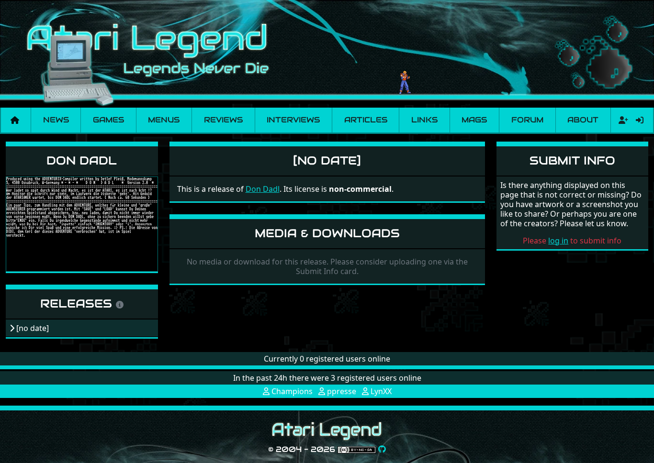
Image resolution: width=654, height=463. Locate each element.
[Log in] (639, 120)
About (582, 120)
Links (424, 120)
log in (558, 240)
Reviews (223, 120)
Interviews (293, 120)
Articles (365, 120)
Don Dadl (81, 160)
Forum (527, 120)
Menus (164, 120)
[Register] (621, 120)
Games (108, 120)
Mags (474, 120)
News (56, 120)
